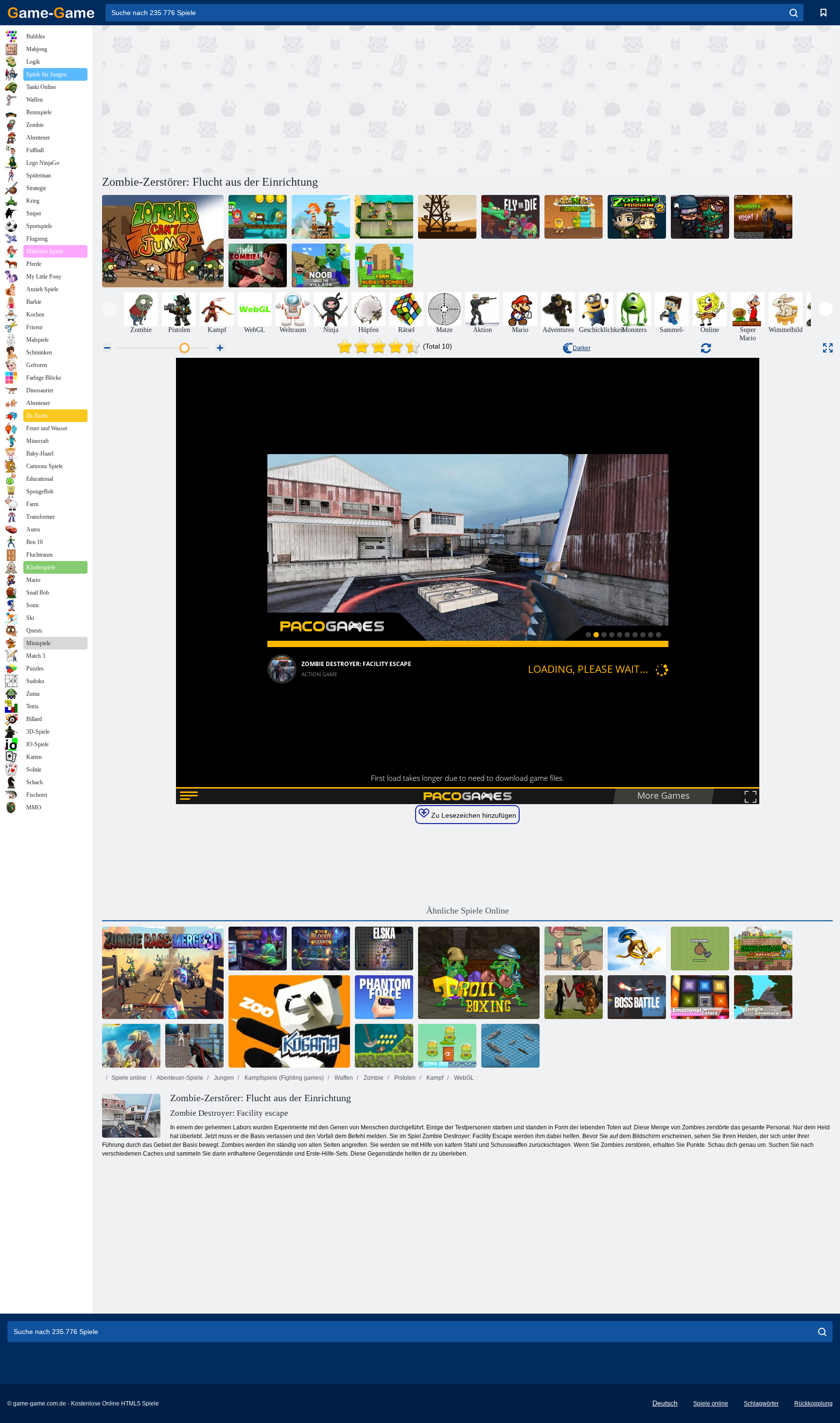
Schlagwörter (761, 1403)
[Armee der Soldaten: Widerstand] (321, 217)
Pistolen (404, 1077)
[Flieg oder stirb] (510, 217)
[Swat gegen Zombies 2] (700, 217)
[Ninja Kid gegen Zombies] (257, 217)
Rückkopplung (813, 1403)
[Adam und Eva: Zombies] (573, 217)
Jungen (223, 1077)
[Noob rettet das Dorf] (321, 265)
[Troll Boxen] (479, 973)
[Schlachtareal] (194, 1046)
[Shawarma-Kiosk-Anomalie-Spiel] (257, 948)
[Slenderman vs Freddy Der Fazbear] (573, 997)
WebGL (463, 1077)
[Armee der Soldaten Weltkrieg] (384, 217)
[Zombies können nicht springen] (163, 241)
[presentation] (109, 309)
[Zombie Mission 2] (637, 217)
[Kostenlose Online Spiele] (51, 12)
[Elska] (384, 948)
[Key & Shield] (637, 948)
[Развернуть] (828, 347)
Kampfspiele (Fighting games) (283, 1077)
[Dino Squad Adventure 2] (763, 948)
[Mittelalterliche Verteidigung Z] (447, 217)
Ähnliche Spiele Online (467, 910)
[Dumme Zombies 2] (257, 265)
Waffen (343, 1077)
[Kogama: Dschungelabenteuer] (763, 997)
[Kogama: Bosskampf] (637, 997)
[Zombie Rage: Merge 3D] (163, 973)
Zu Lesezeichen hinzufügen (472, 815)
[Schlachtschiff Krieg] (510, 1046)
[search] (793, 12)
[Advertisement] (285, 99)
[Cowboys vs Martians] (447, 1046)
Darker (582, 348)
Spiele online (128, 1077)
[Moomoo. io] (700, 948)
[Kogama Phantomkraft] (384, 997)
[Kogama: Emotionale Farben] (700, 997)
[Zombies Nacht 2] (763, 217)
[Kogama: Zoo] (289, 1021)
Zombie (373, 1077)
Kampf (434, 1077)
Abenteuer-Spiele (179, 1077)
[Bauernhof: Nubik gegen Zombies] (384, 265)
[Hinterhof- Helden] (573, 948)
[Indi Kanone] (384, 1046)
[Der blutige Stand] (321, 948)
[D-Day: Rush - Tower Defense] (131, 1046)
